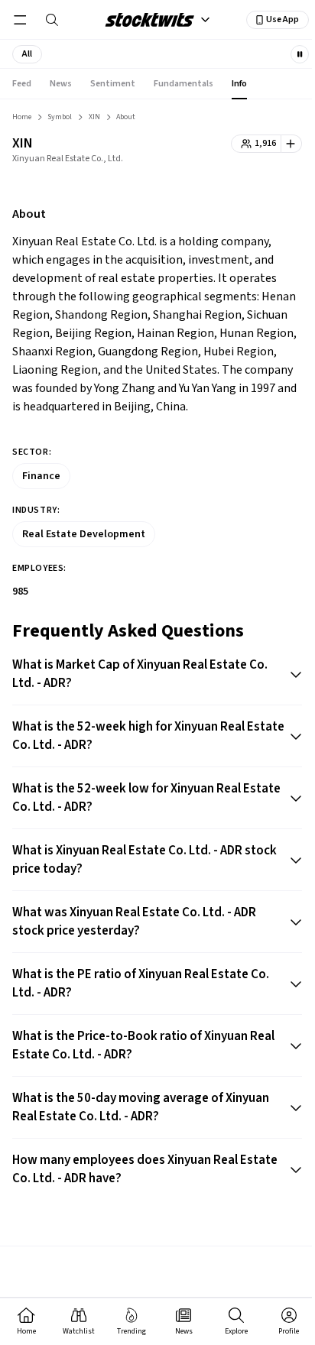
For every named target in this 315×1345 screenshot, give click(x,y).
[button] (27, 54)
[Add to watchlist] (291, 143)
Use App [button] (282, 19)
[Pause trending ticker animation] (300, 54)
